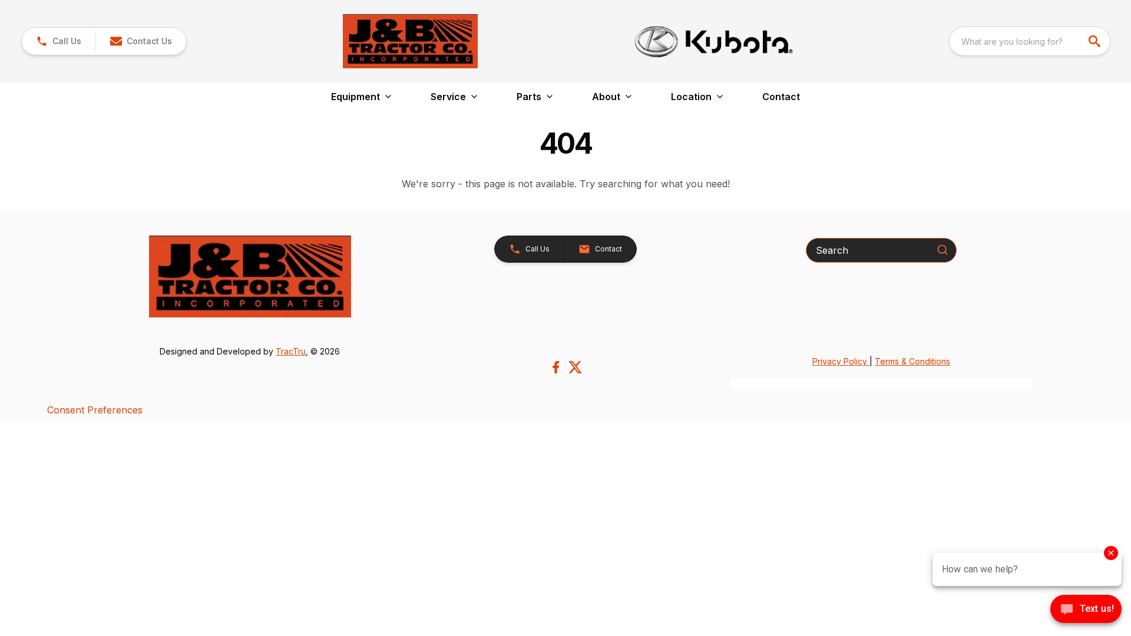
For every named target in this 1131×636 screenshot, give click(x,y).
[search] (1096, 41)
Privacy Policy (840, 361)
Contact (781, 96)
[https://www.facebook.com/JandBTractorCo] (555, 367)
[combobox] (1030, 41)
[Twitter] (575, 367)
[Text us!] (1086, 610)
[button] (58, 41)
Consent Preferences (95, 410)
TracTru (291, 351)
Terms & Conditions (912, 361)
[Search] (942, 250)
